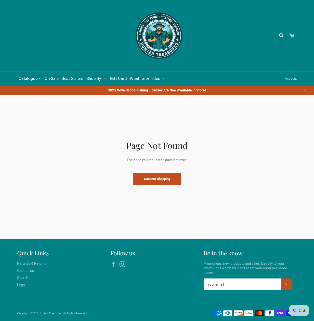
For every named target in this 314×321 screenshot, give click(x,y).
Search (22, 278)
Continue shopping (157, 179)
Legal (21, 285)
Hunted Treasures (50, 313)
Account (291, 78)
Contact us (25, 271)
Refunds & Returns (31, 263)
